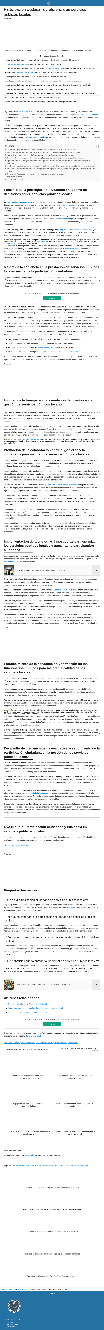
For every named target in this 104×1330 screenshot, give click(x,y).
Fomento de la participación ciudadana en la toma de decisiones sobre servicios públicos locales (41, 149)
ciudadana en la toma (61, 590)
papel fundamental (42, 277)
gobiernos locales (38, 137)
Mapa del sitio (10, 1326)
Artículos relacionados (16, 179)
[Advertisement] (52, 34)
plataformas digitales (41, 241)
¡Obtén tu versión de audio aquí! (17, 845)
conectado (29, 1155)
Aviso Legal (9, 1322)
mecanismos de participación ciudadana (61, 485)
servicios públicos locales (44, 1042)
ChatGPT (52, 298)
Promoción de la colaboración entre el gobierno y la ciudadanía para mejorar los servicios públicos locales (45, 158)
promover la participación (24, 72)
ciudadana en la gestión (26, 112)
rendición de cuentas (54, 68)
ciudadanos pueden (61, 219)
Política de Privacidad (13, 1320)
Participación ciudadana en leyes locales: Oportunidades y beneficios (79, 1049)
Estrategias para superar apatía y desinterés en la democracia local (35, 1008)
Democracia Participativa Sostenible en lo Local (27, 1004)
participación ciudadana (15, 64)
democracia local (72, 249)
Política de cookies (12, 1324)
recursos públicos (45, 347)
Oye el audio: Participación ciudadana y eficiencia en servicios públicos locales (35, 174)
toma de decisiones (90, 115)
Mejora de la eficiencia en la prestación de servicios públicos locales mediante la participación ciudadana (44, 152)
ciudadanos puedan (40, 793)
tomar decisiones (10, 243)
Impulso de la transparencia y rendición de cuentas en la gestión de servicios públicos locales (40, 155)
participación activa (11, 562)
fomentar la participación (30, 439)
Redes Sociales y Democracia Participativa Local (28, 1012)
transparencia (63, 230)
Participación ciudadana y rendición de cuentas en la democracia (26, 1049)
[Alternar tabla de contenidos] (95, 146)
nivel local (71, 907)
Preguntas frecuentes (14, 177)
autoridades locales (71, 352)
